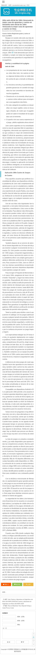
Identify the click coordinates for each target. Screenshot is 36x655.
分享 (29, 584)
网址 (18, 624)
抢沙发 (18, 584)
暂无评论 (18, 31)
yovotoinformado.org (19, 5)
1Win (9, 52)
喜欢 (7, 584)
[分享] (33, 637)
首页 (9, 5)
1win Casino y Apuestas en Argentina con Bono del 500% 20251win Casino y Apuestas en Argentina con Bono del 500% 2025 (17, 601)
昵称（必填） (21, 616)
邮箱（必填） (21, 620)
